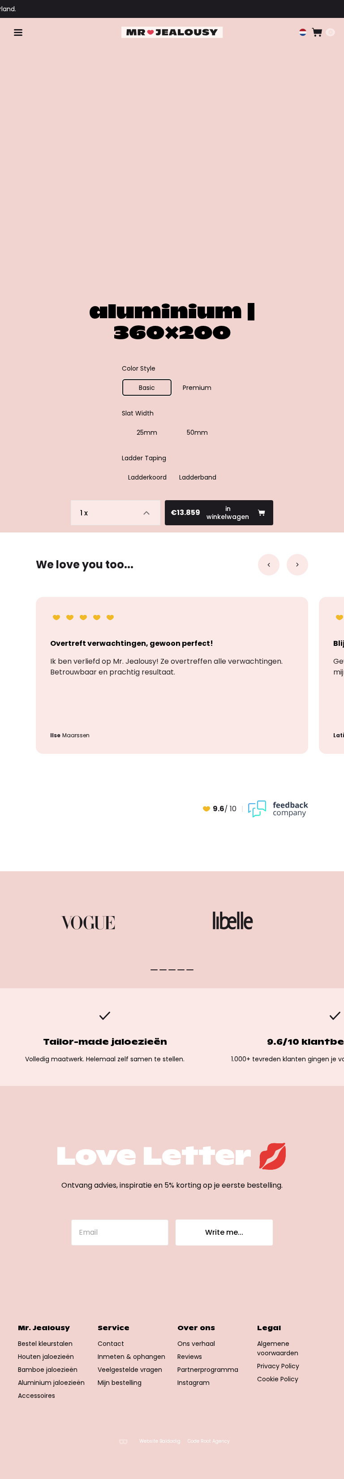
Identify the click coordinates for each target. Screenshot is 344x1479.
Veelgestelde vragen (130, 1369)
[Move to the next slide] (297, 564)
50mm (197, 432)
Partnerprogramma (207, 1369)
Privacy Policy (278, 1366)
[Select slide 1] (163, 969)
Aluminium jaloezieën (51, 1382)
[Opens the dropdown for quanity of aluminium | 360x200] (115, 512)
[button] (302, 32)
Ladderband (197, 477)
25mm (147, 432)
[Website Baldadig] (123, 1441)
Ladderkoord (147, 477)
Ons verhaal (196, 1343)
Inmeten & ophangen (131, 1356)
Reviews (189, 1356)
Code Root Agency (209, 1441)
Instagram (193, 1382)
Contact (111, 1343)
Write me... (224, 1232)
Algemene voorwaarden (277, 1348)
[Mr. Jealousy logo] (172, 32)
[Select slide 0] (154, 969)
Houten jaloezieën (46, 1356)
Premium (197, 387)
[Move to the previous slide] (269, 564)
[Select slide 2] (172, 969)
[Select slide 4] (190, 969)
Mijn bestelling (120, 1382)
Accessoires (36, 1395)
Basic (147, 387)
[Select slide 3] (181, 969)
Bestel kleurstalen (45, 1343)
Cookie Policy (277, 1379)
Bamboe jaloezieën (47, 1369)
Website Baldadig (160, 1441)
